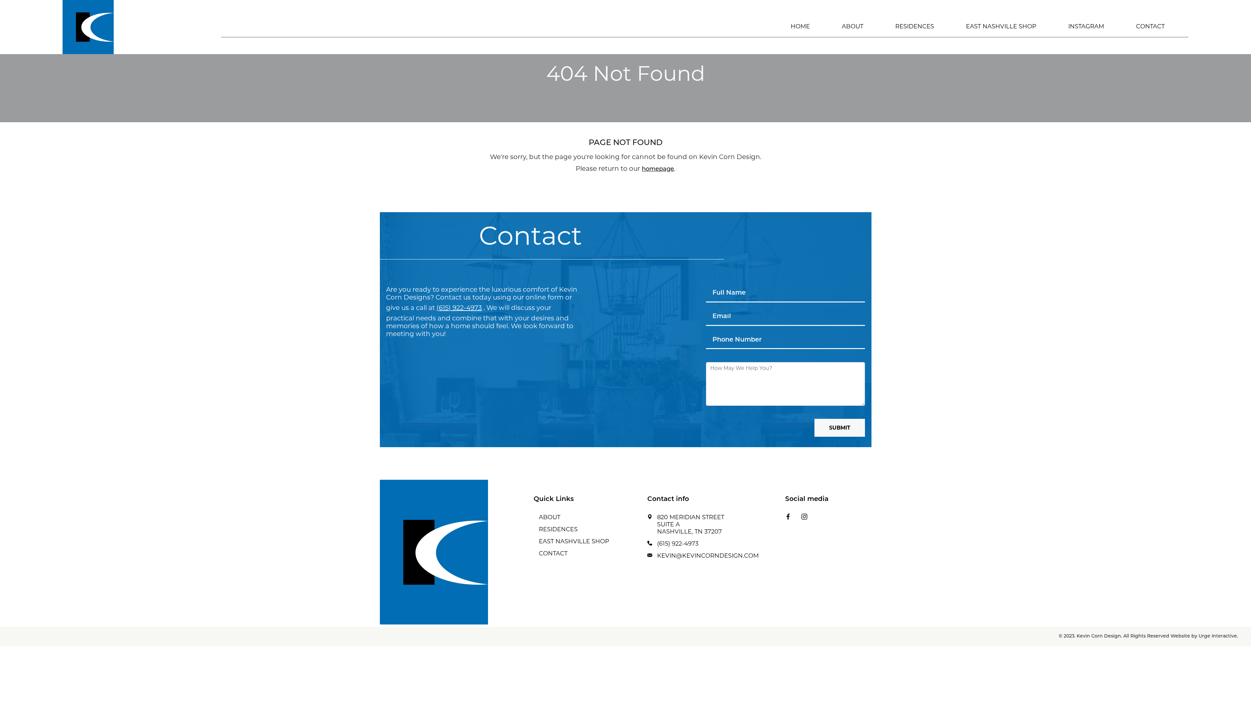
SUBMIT (839, 428)
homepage (658, 169)
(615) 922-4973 (459, 308)
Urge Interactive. (1218, 636)
